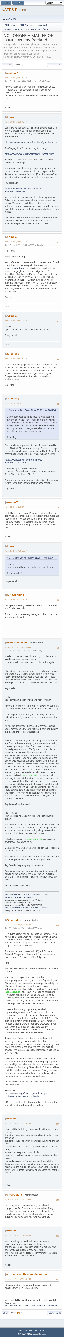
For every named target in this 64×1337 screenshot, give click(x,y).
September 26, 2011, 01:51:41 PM (18, 1123)
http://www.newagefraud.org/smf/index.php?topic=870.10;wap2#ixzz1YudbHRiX (27, 1095)
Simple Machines (39, 1334)
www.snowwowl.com (14, 268)
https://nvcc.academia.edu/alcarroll (20, 897)
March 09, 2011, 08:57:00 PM (16, 403)
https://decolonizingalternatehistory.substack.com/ (26, 894)
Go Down (7, 65)
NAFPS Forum (14, 10)
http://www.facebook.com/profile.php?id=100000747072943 (23, 461)
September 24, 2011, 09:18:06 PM (18, 647)
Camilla (12, 237)
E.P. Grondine (15, 594)
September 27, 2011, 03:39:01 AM (18, 1279)
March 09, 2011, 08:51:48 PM (16, 358)
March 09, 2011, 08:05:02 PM (16, 242)
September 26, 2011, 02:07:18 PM (18, 1199)
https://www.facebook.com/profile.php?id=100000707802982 (24, 190)
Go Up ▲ (42, 1331)
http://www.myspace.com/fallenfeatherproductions (29, 153)
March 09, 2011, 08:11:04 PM (16, 320)
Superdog (13, 354)
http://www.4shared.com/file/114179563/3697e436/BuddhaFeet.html (34, 1305)
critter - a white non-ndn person (27, 1274)
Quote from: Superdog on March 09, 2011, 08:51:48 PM (32, 410)
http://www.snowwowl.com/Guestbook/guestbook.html (31, 142)
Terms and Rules (30, 1331)
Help (20, 1331)
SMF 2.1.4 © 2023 (25, 1334)
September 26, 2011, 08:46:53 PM (18, 1235)
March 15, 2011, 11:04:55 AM (16, 551)
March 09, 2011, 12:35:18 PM (16, 122)
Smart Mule (14, 920)
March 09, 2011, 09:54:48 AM (16, 78)
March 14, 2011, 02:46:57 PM (16, 507)
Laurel (11, 117)
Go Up (5, 1313)
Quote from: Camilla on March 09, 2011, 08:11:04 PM (31, 558)
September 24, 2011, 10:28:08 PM (18, 925)
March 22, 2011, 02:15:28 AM (16, 599)
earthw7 (12, 73)
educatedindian (17, 642)
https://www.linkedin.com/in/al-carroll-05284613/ (26, 907)
